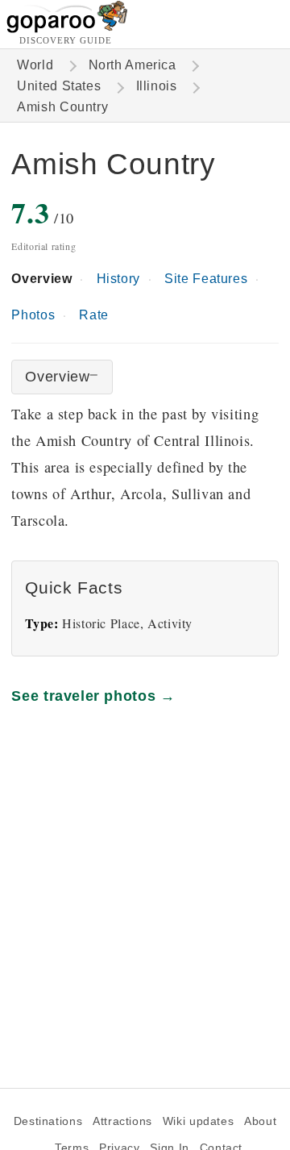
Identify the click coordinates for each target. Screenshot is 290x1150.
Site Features (205, 278)
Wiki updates (198, 1121)
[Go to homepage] (67, 28)
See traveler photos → (93, 695)
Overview (41, 278)
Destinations (48, 1121)
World (35, 65)
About (260, 1121)
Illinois (156, 86)
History (118, 278)
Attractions (122, 1121)
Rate (93, 315)
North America (132, 65)
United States (59, 86)
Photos (33, 315)
